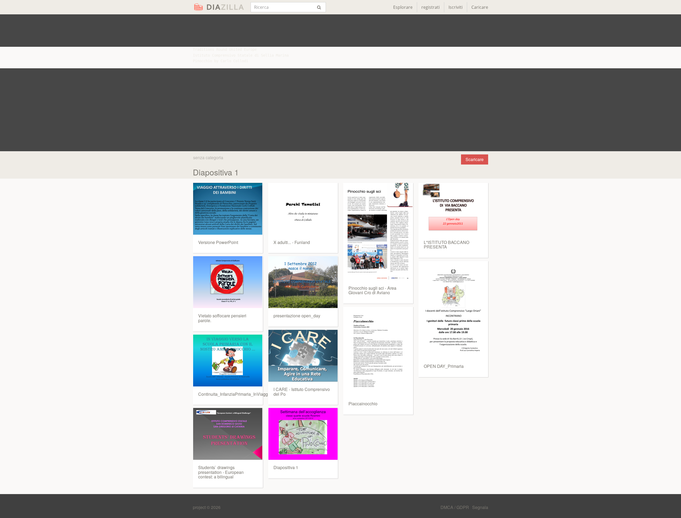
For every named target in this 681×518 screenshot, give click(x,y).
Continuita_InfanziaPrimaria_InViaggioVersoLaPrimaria (250, 394)
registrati (430, 7)
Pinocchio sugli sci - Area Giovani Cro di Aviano (372, 290)
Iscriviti (456, 7)
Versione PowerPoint (218, 242)
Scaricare (475, 159)
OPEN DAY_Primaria (444, 366)
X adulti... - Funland (291, 242)
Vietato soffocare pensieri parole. (222, 318)
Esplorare (403, 7)
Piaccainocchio (362, 404)
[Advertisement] (340, 31)
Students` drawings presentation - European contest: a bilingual (221, 472)
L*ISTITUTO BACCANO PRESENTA (446, 244)
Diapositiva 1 (285, 467)
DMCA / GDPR (455, 507)
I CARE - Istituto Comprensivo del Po (301, 391)
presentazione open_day (296, 316)
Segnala (480, 507)
